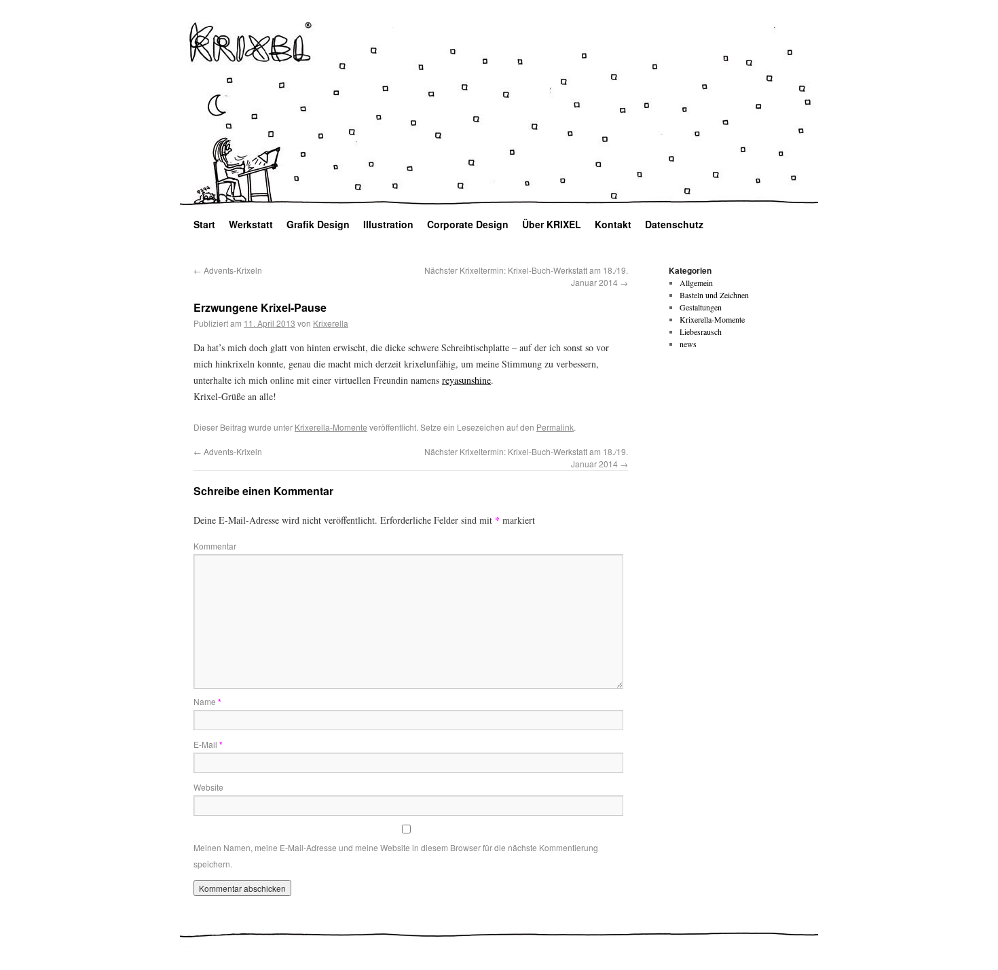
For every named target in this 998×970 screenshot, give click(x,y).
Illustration (388, 224)
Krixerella (330, 323)
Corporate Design (468, 224)
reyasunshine (466, 380)
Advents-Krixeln (227, 270)
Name (207, 701)
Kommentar (214, 546)
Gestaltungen (701, 307)
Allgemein (696, 282)
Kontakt (613, 224)
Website (208, 787)
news (688, 343)
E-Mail (208, 744)
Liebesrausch (701, 331)
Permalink (555, 427)
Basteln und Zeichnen (714, 294)
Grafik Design (318, 224)
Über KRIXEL (551, 224)
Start (204, 224)
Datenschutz (674, 224)
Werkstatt (251, 224)
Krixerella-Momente (331, 427)
